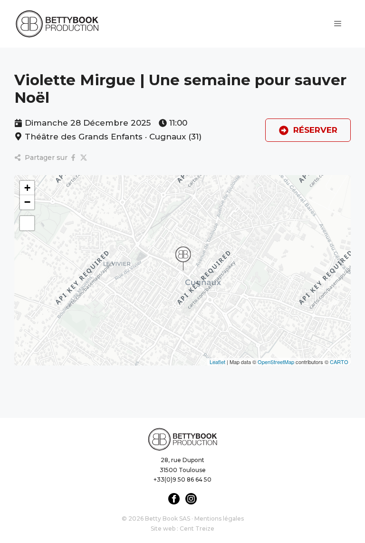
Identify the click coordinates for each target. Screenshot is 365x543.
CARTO (339, 361)
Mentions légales (219, 518)
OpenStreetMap (276, 361)
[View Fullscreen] (27, 223)
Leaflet (217, 361)
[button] (183, 258)
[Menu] (338, 24)
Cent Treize (197, 528)
